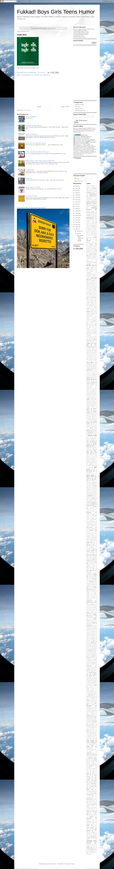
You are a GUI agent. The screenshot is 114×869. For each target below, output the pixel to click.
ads (91, 193)
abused (88, 188)
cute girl (90, 357)
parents (93, 638)
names (87, 610)
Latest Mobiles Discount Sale (81, 32)
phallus (93, 646)
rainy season (89, 678)
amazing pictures (91, 203)
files (87, 421)
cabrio (93, 292)
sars (89, 694)
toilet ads (93, 774)
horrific (94, 501)
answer (93, 216)
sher (96, 708)
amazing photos (90, 202)
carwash (95, 311)
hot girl (93, 504)
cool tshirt (88, 339)
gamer (94, 458)
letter (87, 553)
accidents (94, 188)
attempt (95, 229)
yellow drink (92, 851)
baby (87, 233)
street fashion (90, 740)
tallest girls (90, 757)
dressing (88, 381)
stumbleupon (91, 744)
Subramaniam (89, 747)
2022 (76, 220)
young (92, 852)
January (79, 231)
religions (89, 681)
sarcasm (95, 693)
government (88, 486)
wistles (87, 839)
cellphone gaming (90, 314)
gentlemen (88, 465)
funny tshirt (89, 454)
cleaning (95, 329)
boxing (87, 278)
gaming (87, 461)
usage (93, 804)
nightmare (88, 625)
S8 (96, 692)
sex (91, 703)
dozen (94, 376)
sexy (95, 703)
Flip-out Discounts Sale (79, 37)
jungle (93, 544)
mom (93, 595)
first (91, 421)
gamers (87, 459)
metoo (92, 582)
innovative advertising (90, 524)
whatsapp (93, 832)
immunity (88, 512)
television (91, 765)
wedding (93, 822)
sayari (87, 696)
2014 (76, 204)
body (87, 268)
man (87, 567)
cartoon (88, 311)
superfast (91, 750)
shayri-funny (90, 708)
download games (91, 375)
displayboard (89, 369)
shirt (87, 711)
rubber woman (90, 689)
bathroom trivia (90, 241)
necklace (93, 621)
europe (93, 400)
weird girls (88, 829)
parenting (88, 638)
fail (90, 403)
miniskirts (88, 585)
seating (93, 698)
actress (87, 191)
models (87, 592)
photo (87, 647)
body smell (94, 269)
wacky (92, 815)
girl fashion (89, 471)
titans (93, 772)
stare (96, 733)
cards (93, 308)
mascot (87, 569)
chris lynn (91, 326)
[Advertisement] (43, 90)
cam (94, 294)
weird (87, 825)
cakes (95, 293)
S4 (90, 692)
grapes (89, 487)
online (93, 632)
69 (86, 185)
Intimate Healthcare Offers (80, 30)
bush (94, 290)
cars (93, 310)
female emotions (89, 418)
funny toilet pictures (91, 452)
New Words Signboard (31, 134)
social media (94, 725)
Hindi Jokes (89, 499)
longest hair (94, 560)
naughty (88, 613)
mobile (95, 587)
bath (95, 237)
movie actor (88, 607)
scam (87, 697)
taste (89, 758)
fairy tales (95, 403)
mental (89, 580)
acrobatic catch (91, 189)
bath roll (91, 239)
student (95, 743)
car (87, 297)
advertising (88, 198)
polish (95, 658)
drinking (88, 382)
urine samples (94, 803)
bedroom (90, 250)
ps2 (87, 672)
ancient (87, 213)
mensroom (94, 578)
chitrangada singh (93, 325)
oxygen (87, 635)
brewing (93, 281)
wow (96, 848)
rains (94, 676)
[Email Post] (48, 72)
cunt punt (88, 354)
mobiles (93, 591)
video (87, 811)
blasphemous (89, 261)
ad (21, 75)
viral (93, 811)
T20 (87, 756)
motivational (89, 600)
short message (90, 713)
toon (87, 792)
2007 (76, 188)
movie (94, 606)
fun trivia (95, 433)
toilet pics (90, 785)
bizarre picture (91, 258)
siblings (87, 714)
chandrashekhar (89, 315)
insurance (88, 528)
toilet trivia (91, 787)
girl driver (93, 469)
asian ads (93, 225)
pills (94, 650)
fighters (93, 419)
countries (93, 340)
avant (87, 232)
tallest (95, 756)
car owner (90, 299)
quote (95, 674)
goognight (93, 484)
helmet (87, 498)
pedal (93, 640)
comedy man (89, 332)
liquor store (92, 557)
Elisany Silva (91, 396)
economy (93, 389)
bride (87, 282)
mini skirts (93, 584)
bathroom (88, 240)
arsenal (87, 222)
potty (87, 664)
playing (89, 654)
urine (87, 803)
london (88, 560)
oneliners (92, 631)
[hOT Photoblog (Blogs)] (81, 143)
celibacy (93, 313)
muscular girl (91, 609)
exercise (93, 401)
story (94, 738)
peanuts (88, 640)
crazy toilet (94, 346)
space (93, 728)
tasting (95, 758)
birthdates (88, 257)
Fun (94, 432)
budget (95, 289)
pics (96, 649)
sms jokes (88, 722)
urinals (93, 801)
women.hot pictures (90, 844)
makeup (88, 566)
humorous (92, 508)
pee (87, 642)
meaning (95, 573)
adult (96, 193)
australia (93, 230)
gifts (89, 467)
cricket (87, 350)
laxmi (87, 552)
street (93, 739)
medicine (90, 575)
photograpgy (94, 647)
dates (91, 361)
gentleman (91, 464)
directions (88, 366)
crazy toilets (91, 347)
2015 (76, 206)
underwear (89, 799)
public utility (88, 674)
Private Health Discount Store (81, 33)
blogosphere (89, 263)
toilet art (88, 775)
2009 (76, 193)
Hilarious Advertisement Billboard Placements (37, 152)
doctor (87, 372)
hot (87, 502)
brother (87, 285)
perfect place (94, 643)
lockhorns (88, 559)
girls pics (94, 479)
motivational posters (91, 602)
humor (95, 506)
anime (89, 216)
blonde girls (90, 265)
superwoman (89, 751)
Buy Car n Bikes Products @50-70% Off (83, 29)
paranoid (93, 636)
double (87, 373)
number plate (89, 629)
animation (95, 215)
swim (87, 754)
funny (90, 435)
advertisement (26, 75)
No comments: (42, 72)
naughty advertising (91, 615)
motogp (91, 603)
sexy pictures (92, 704)
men (95, 576)
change (88, 317)
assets (93, 226)
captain (93, 296)
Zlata (89, 854)
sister (95, 717)
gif (93, 465)
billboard (90, 255)
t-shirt (93, 754)
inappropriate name (90, 513)
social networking (91, 727)
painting (93, 635)
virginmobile (88, 812)
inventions (91, 534)
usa (89, 804)
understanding (89, 797)
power (93, 664)
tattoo (89, 760)
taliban (91, 756)
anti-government (89, 219)
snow (94, 722)
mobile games (92, 588)
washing (91, 816)
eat (88, 389)
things (87, 771)
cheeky (87, 319)
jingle (44, 75)
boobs (89, 275)
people (92, 642)
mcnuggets (88, 573)
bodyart (91, 271)
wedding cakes (90, 823)
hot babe (92, 502)
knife (96, 545)
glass (94, 481)
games (93, 459)
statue (95, 735)
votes (87, 815)
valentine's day (91, 808)
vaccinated (88, 807)
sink (88, 717)
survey (93, 753)
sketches (89, 720)
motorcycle (94, 604)
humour (88, 509)
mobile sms (89, 589)
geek (91, 462)
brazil (87, 281)
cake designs (89, 293)
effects (87, 392)
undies (95, 799)
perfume (89, 645)
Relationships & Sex (80, 110)
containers (88, 335)
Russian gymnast (90, 690)
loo (88, 562)
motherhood (88, 599)
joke (89, 541)
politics (95, 660)
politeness (90, 660)
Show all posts (52, 28)
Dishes (89, 368)
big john (91, 252)
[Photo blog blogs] (79, 142)
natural (93, 610)
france (91, 425)
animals (88, 215)
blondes (88, 267)
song (87, 728)
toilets (88, 789)
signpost (95, 715)
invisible (88, 535)
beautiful (95, 245)
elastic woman (94, 392)
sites (96, 718)
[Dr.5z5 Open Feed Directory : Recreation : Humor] (84, 139)
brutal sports (94, 288)
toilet (87, 774)
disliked (93, 368)
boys (92, 278)
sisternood (90, 718)
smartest (95, 720)
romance (91, 686)
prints (89, 668)
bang (89, 234)
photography (90, 649)
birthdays (95, 257)
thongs (93, 771)
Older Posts (65, 106)
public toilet (92, 672)
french (91, 428)
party (87, 639)
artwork (87, 223)
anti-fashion (90, 218)
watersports (88, 821)
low (94, 564)
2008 (76, 190)
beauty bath (94, 248)
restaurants (90, 683)
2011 (76, 197)
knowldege (91, 546)
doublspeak (94, 373)
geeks (95, 462)
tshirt (89, 794)
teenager (95, 764)
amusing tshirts (90, 211)
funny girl (93, 438)
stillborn (89, 736)
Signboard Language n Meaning (34, 125)
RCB (87, 679)
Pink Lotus (77, 106)
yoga (87, 852)
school (92, 697)
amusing (94, 206)
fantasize (93, 405)
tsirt (94, 794)
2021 (76, 217)
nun (94, 629)
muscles (95, 607)
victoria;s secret (90, 810)
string (87, 743)
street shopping (90, 742)
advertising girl (89, 199)
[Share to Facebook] (56, 72)
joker (94, 541)
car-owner (88, 307)
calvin (89, 294)
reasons (91, 679)
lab (94, 548)
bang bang (94, 234)
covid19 (88, 343)
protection (93, 671)
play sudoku (94, 653)
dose (93, 372)
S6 (93, 692)
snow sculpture (90, 724)
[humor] (89, 136)
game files (88, 458)
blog (94, 262)
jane (89, 538)
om (87, 631)
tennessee (88, 768)
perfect (87, 643)
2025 (76, 226)
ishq (92, 537)
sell (94, 700)
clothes (93, 330)
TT (86, 796)
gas (87, 462)
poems (93, 656)
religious (95, 681)
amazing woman (91, 205)
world (94, 847)
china (95, 324)
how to (89, 506)
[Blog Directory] (92, 141)
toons (91, 792)
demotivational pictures (91, 364)
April (78, 233)
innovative (88, 522)
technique (88, 764)
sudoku (95, 749)
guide (94, 490)
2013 (76, 202)
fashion (88, 408)
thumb (87, 772)
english (88, 399)
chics (89, 321)
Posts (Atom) (27, 110)
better (94, 251)
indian (87, 516)
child (93, 321)
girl (95, 467)
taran (95, 757)
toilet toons (94, 786)
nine (94, 625)
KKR (92, 545)
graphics (95, 487)
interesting (94, 528)
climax (89, 330)
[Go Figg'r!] (82, 138)
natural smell (89, 611)
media (95, 574)
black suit (89, 259)
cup (94, 354)
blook (93, 267)
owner (94, 634)
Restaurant (94, 682)
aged (95, 199)
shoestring (93, 711)
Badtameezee (94, 233)
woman (89, 841)
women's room (90, 845)
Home (39, 106)
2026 (76, 229)
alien (89, 200)
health (89, 495)
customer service (89, 355)
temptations (88, 767)
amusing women (90, 212)
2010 (76, 195)
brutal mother (89, 286)
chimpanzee (88, 324)
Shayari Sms (89, 707)
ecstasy (93, 390)
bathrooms (88, 243)
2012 (76, 199)
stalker (91, 733)
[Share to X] (55, 72)
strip (91, 743)
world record (89, 848)
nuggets (93, 628)
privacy (93, 668)
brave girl (93, 279)
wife (92, 836)
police (93, 657)
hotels (95, 505)
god (94, 483)
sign (93, 714)
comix (94, 333)
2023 (76, 222)
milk (96, 582)
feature (93, 414)
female (87, 415)
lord (92, 562)
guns (87, 491)
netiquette (88, 622)
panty (87, 636)
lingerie (88, 555)
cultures (93, 353)
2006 (76, 186)
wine (93, 837)
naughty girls (89, 617)
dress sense (90, 379)
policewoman (89, 658)
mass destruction (90, 570)
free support (94, 426)
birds (94, 255)
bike (91, 254)
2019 (76, 213)
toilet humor (90, 782)
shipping (93, 710)
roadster (89, 685)
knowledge (88, 548)
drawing (88, 377)
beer (95, 250)
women (88, 843)
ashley (87, 225)
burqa (89, 290)
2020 (76, 215)
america (88, 206)
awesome (93, 232)
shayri (95, 707)
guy (91, 491)
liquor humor (89, 556)
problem (88, 669)
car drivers (94, 297)
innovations (91, 520)
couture (88, 342)
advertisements (92, 196)
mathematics (89, 571)
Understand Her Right (31, 196)
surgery (88, 753)
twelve (92, 796)
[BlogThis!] (53, 72)
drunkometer (89, 387)
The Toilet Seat (90, 769)
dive (94, 371)
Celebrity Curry (79, 108)
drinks (93, 382)
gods (87, 484)
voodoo (93, 814)
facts (87, 403)
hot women (89, 505)
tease (94, 761)
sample (89, 693)
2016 (76, 208)
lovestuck (88, 564)
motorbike (88, 604)
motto (89, 606)
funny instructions (90, 440)
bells (32, 75)
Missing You (88, 587)
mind (89, 584)
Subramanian (89, 749)
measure (89, 574)
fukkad (89, 432)
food (93, 422)
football (88, 423)
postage (88, 663)
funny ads (88, 437)
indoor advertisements (91, 519)
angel (93, 213)
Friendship (94, 430)
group (89, 488)
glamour (88, 481)
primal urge (94, 667)
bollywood (95, 273)
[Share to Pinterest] (58, 72)
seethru (88, 700)
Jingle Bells (22, 35)
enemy (93, 397)
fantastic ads (90, 407)
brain (87, 279)
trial (91, 793)
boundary (88, 276)
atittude (89, 229)
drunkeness (88, 386)
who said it (89, 835)
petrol (89, 646)
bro (96, 282)
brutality (89, 289)
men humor (90, 577)
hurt (92, 509)
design (89, 365)
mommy (88, 596)
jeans (87, 539)
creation (88, 349)
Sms (93, 721)
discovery (95, 366)
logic (93, 559)
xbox (87, 851)
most (94, 598)
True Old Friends (30, 169)
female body (94, 415)
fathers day (94, 412)
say (94, 694)
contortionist (88, 336)
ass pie (88, 226)
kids (87, 545)
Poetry (88, 657)
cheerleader (94, 319)
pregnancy (89, 665)
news (93, 623)
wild (89, 837)
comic (95, 332)
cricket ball (93, 350)
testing (93, 768)
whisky (48, 75)
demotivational (90, 362)
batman (95, 243)
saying (93, 696)
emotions (88, 397)
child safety (89, 322)
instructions (89, 527)
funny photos (89, 442)
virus (95, 812)
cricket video (89, 351)
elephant (89, 393)
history (95, 499)
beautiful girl (91, 247)
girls (88, 476)
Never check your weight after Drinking (36, 143)
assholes (88, 227)
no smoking (94, 627)
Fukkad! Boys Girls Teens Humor (56, 12)
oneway (88, 632)
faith (94, 404)
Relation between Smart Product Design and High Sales (40, 160)
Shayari (88, 706)
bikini (95, 254)
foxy (87, 425)
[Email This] (51, 72)
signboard (88, 715)
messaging (91, 581)
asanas (93, 223)
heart (94, 495)
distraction (88, 371)
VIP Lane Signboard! (31, 116)
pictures (90, 650)
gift (96, 465)
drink (94, 381)
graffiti (95, 486)
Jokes (88, 542)
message (95, 580)
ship (89, 710)
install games (90, 526)
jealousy (93, 538)
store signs (88, 738)
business (88, 292)
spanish (88, 729)
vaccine (95, 807)
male (94, 566)
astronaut (95, 227)
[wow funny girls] (90, 142)
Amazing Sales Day (78, 36)
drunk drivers (90, 385)
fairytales (90, 404)
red (96, 679)
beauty (87, 248)
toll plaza (93, 790)
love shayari (92, 563)
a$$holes (92, 185)
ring (96, 683)
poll (89, 661)
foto (94, 423)
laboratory (88, 549)
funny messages (90, 441)
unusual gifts (92, 800)
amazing (93, 200)
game (93, 457)
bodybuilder (88, 272)
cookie (95, 336)
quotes (90, 675)
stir (94, 736)
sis (91, 717)
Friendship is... (29, 178)
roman (95, 685)
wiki (96, 836)
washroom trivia (90, 819)
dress (94, 377)
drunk (93, 383)
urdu (87, 801)
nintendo (88, 627)
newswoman (88, 624)
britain (92, 282)
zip (96, 852)
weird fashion (90, 828)
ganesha (93, 461)
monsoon (88, 598)
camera (87, 296)
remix (89, 682)
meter (87, 582)
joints (95, 539)
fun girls (88, 433)
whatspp (88, 833)
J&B (41, 75)
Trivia (95, 793)
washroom (89, 818)
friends (88, 430)
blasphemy (88, 262)
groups (93, 488)
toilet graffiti (94, 780)
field (89, 419)
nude (89, 628)
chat (93, 318)
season (87, 698)
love (95, 562)
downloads (88, 376)
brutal (93, 285)
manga (93, 567)
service (87, 701)
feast (89, 414)
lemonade (93, 552)
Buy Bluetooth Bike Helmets (80, 34)
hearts (94, 497)
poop (94, 661)
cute (96, 355)
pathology (93, 639)
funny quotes (94, 447)
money (93, 596)
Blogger (73, 864)
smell (89, 721)
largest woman (90, 551)
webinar (88, 822)
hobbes (89, 501)
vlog (89, 814)
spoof (93, 729)
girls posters (92, 480)
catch (89, 313)
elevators (95, 394)
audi (89, 230)
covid (93, 342)
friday (94, 429)
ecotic (87, 390)
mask (93, 569)
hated (95, 494)
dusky (95, 387)
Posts (77, 178)
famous (87, 405)
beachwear (88, 245)
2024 (76, 224)
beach (91, 244)
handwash (90, 494)
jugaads (88, 544)
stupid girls (90, 746)
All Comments (79, 181)
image (93, 510)
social (87, 725)
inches (87, 515)
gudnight (88, 490)
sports (87, 731)
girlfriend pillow (90, 474)
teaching (88, 761)
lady (94, 549)
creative (93, 349)
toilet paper (94, 783)
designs (93, 365)
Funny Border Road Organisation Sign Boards (31, 207)
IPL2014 (88, 537)
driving (88, 383)
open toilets (88, 634)
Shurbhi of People (79, 104)
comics (89, 333)
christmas (36, 75)
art (93, 222)
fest (96, 418)
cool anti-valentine (91, 337)
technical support (90, 763)
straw (87, 739)
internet (91, 530)
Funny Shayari (91, 448)
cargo (87, 310)
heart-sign (88, 497)
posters (93, 663)
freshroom (88, 429)
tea (94, 760)
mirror (94, 585)
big (87, 252)
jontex (93, 542)
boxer (94, 276)
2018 (76, 211)
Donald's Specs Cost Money (33, 187)
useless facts (90, 805)
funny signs (88, 450)
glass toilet (88, 483)
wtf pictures (91, 849)
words (87, 847)
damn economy (93, 358)
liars (93, 553)
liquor (93, 555)
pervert (95, 645)
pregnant (88, 667)
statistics (90, 735)
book (94, 275)
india (93, 515)
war (96, 815)
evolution (88, 401)
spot (93, 731)
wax (94, 821)
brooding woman (91, 283)
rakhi (94, 678)
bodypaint (88, 273)
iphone (93, 535)
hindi (93, 498)
